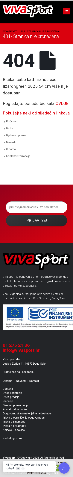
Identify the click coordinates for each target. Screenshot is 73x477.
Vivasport (10, 31)
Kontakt (34, 381)
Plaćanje (8, 401)
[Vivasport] (29, 11)
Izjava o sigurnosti (14, 421)
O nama (11, 149)
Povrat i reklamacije (15, 409)
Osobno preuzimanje (15, 405)
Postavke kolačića (36, 473)
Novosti (11, 142)
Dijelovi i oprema (16, 135)
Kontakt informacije (18, 156)
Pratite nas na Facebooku (18, 372)
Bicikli (9, 128)
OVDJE (62, 103)
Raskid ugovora (12, 438)
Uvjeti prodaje (11, 397)
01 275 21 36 (16, 345)
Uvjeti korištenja (12, 393)
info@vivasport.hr (21, 350)
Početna (11, 121)
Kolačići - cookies (14, 430)
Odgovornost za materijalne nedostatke (27, 413)
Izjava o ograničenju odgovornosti (24, 417)
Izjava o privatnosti (14, 426)
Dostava (8, 388)
